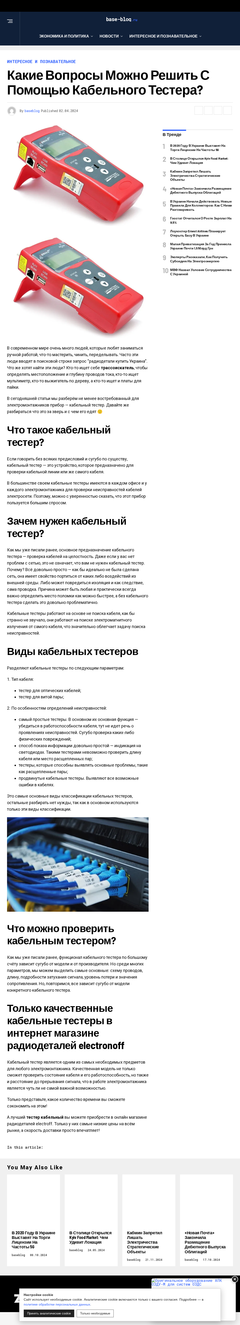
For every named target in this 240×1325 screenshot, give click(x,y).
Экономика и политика (64, 36)
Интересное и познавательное (163, 36)
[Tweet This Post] (208, 110)
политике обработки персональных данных (57, 1304)
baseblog (32, 111)
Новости (109, 36)
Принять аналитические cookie (49, 1313)
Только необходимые (95, 1313)
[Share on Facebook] (199, 110)
